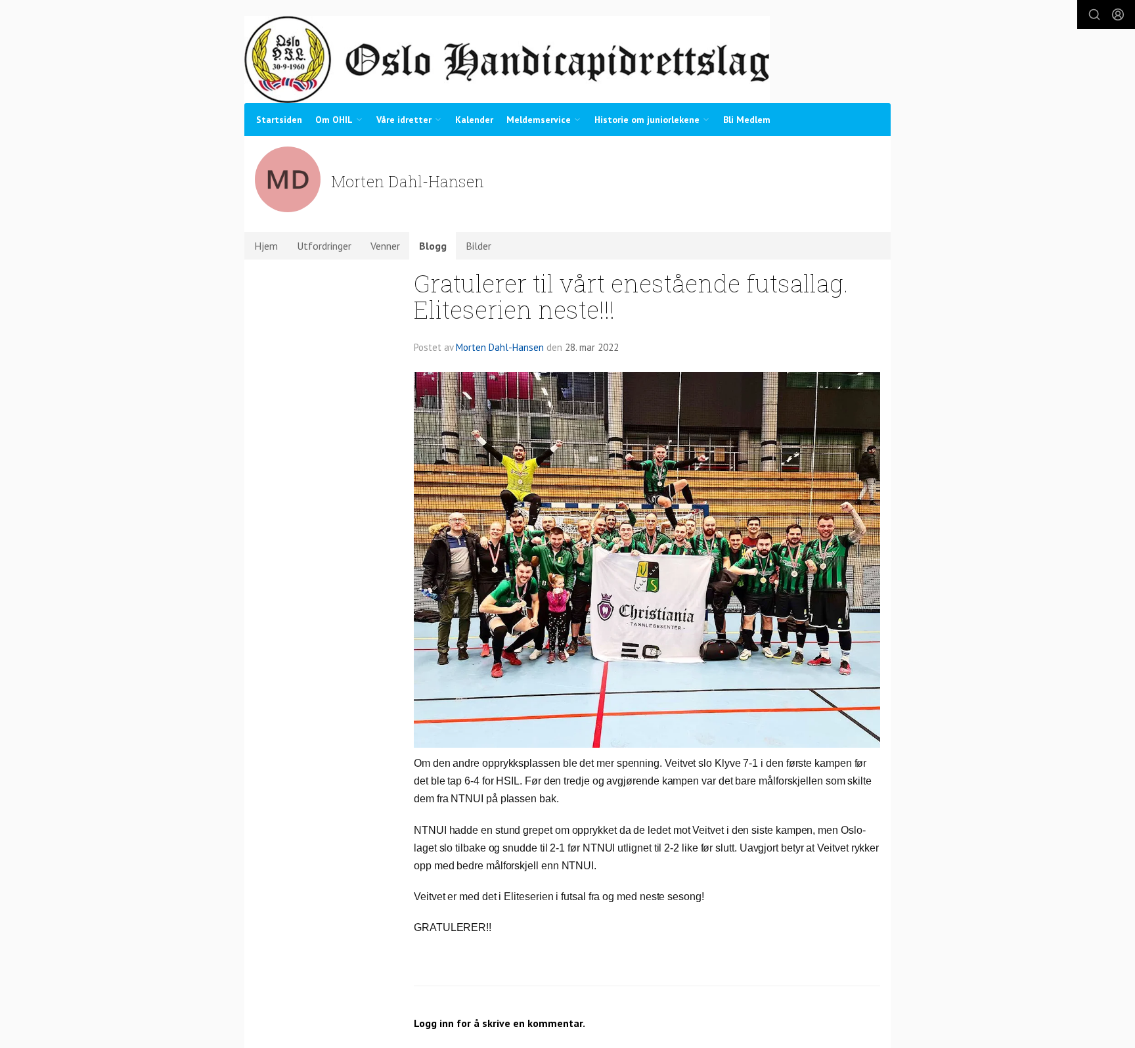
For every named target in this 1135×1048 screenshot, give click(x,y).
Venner (385, 245)
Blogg (433, 245)
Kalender (474, 119)
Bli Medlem (746, 119)
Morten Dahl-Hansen (500, 347)
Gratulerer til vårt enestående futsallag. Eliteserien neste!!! (631, 296)
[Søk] (1094, 14)
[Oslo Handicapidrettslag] (507, 59)
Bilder (478, 245)
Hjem (266, 245)
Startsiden (279, 119)
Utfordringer (324, 245)
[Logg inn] (1118, 14)
